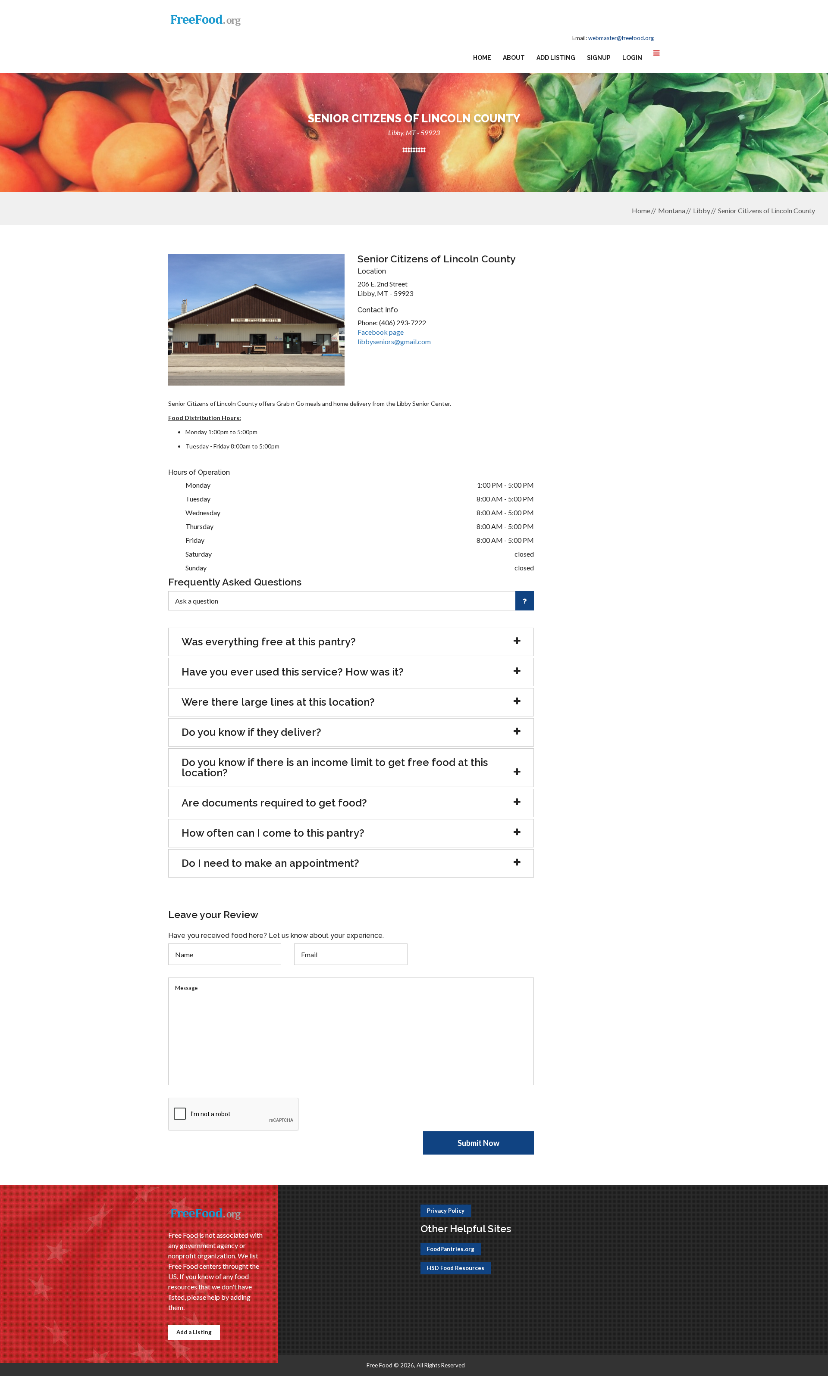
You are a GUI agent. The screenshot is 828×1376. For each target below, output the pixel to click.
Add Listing (555, 57)
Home (482, 57)
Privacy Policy (445, 1210)
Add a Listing (194, 1332)
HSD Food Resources (455, 1267)
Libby (701, 210)
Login (632, 57)
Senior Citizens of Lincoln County (766, 210)
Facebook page (381, 332)
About (514, 57)
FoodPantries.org (450, 1248)
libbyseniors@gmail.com (394, 341)
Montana (671, 210)
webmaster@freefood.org (621, 37)
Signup (599, 57)
